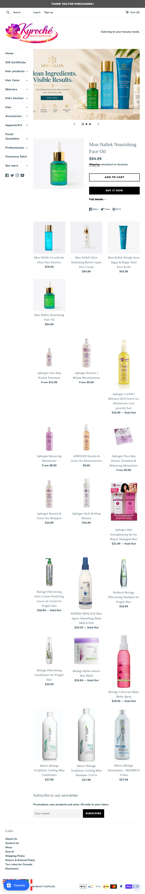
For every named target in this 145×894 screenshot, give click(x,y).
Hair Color (16, 80)
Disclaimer (12, 868)
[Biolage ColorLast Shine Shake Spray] (123, 661)
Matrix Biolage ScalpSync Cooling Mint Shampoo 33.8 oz (86, 770)
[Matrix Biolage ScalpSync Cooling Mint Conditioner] (49, 735)
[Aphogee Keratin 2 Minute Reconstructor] (87, 353)
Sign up (48, 12)
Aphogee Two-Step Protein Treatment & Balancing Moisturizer (124, 460)
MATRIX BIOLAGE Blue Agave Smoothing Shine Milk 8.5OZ (86, 618)
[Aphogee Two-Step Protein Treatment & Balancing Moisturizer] (124, 436)
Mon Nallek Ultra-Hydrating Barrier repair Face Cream (86, 262)
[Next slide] (98, 124)
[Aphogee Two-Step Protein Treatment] (49, 353)
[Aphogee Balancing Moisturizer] (49, 436)
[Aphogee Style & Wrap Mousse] (87, 493)
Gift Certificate (15, 62)
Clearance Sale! (16, 157)
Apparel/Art (16, 125)
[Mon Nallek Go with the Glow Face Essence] (49, 238)
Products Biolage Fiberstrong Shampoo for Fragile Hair (123, 597)
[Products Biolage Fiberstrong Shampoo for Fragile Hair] (124, 572)
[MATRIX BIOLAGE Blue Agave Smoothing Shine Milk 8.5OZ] (86, 583)
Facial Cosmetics (16, 136)
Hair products (16, 71)
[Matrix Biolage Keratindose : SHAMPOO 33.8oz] (124, 735)
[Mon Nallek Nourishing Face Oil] (49, 295)
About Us (11, 839)
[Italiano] (30, 881)
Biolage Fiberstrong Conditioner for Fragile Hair (49, 675)
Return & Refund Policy (20, 860)
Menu (8, 847)
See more (16, 166)
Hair (16, 107)
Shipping (94, 164)
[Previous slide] (74, 124)
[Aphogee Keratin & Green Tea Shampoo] (49, 493)
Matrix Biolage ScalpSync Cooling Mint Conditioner (49, 770)
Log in (36, 12)
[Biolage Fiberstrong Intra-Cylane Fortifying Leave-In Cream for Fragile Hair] (49, 572)
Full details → (98, 199)
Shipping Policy (15, 856)
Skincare (16, 89)
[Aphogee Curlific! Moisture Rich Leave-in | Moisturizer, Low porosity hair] (124, 363)
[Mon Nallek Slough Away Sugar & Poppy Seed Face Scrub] (124, 238)
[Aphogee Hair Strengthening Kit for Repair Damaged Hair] (124, 501)
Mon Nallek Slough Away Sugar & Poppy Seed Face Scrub (124, 262)
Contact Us (12, 843)
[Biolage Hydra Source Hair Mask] (87, 651)
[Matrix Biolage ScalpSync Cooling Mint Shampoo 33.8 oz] (86, 735)
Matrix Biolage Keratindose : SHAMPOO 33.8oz (124, 770)
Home (9, 53)
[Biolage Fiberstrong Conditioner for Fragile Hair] (49, 650)
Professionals (16, 148)
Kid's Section (16, 98)
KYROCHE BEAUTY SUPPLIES (39, 886)
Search (9, 851)
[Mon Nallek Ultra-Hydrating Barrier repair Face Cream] (87, 238)
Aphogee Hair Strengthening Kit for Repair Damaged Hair (123, 534)
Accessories (16, 116)
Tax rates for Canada (18, 864)
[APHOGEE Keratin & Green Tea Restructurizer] (87, 436)
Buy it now (114, 190)
